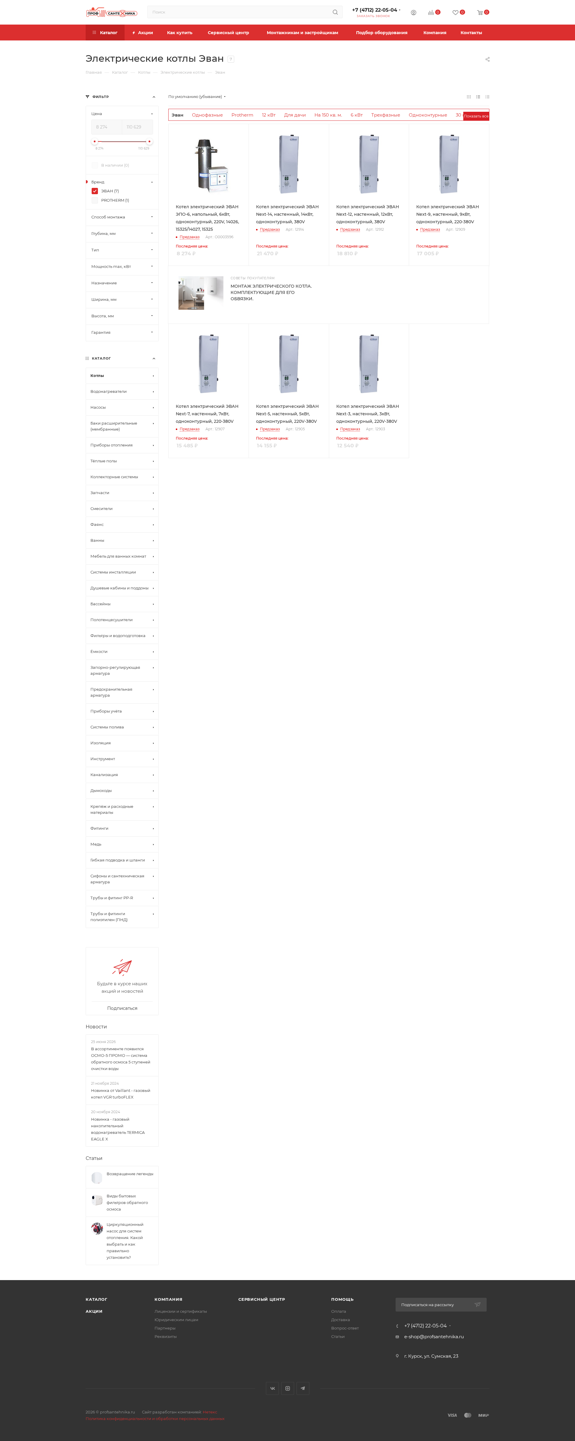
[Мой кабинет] (413, 13)
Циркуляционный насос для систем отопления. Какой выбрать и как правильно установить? (125, 1241)
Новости (96, 1027)
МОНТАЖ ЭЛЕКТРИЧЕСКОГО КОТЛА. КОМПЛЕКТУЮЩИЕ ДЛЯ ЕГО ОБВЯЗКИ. (271, 292)
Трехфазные (385, 115)
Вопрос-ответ (345, 1328)
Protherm (242, 115)
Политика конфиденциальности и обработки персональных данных (155, 1418)
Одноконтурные (428, 115)
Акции (94, 1311)
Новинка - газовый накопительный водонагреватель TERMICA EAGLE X (118, 1129)
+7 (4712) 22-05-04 (374, 10)
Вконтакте (272, 1388)
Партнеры (165, 1328)
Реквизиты (166, 1336)
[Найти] (335, 12)
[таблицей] (487, 97)
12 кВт (269, 115)
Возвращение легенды (130, 1173)
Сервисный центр (261, 1299)
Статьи (94, 1158)
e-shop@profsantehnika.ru (434, 1336)
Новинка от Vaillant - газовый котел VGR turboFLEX (120, 1094)
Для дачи (295, 115)
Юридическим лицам (176, 1319)
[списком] (478, 97)
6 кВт (357, 115)
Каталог (97, 1299)
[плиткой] (469, 97)
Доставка (340, 1319)
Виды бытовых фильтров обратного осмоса (127, 1202)
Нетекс (210, 1412)
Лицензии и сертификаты (181, 1311)
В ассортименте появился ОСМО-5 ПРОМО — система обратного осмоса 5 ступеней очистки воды (120, 1058)
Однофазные (207, 115)
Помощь (342, 1299)
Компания (168, 1299)
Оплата (338, 1311)
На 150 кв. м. (328, 115)
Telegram (302, 1388)
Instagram (287, 1388)
